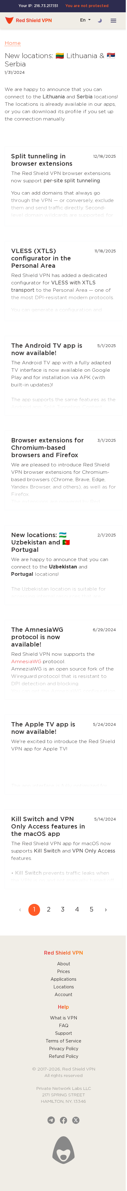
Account (63, 995)
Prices (63, 972)
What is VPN (63, 1018)
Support (63, 1033)
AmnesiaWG (26, 661)
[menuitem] (106, 910)
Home (13, 43)
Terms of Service (63, 1041)
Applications (63, 979)
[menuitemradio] (34, 910)
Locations (63, 987)
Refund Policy (63, 1056)
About (63, 964)
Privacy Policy (63, 1049)
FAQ (63, 1026)
